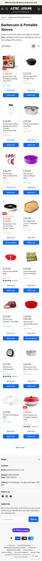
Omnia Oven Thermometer (8, 368)
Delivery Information (14, 550)
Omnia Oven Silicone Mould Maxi (29, 176)
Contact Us (32, 547)
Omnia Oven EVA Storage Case (30, 77)
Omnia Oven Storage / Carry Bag (10, 320)
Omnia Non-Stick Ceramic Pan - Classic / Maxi (9, 226)
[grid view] (33, 46)
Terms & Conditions (21, 552)
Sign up (33, 519)
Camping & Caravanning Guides (15, 547)
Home (3, 17)
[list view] (38, 46)
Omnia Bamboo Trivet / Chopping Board (30, 223)
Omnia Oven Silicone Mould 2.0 (30, 323)
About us (12, 545)
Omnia (5, 83)
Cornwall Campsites (24, 545)
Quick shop (11, 90)
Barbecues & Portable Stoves (20, 17)
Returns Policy (7, 552)
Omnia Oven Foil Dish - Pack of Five (30, 368)
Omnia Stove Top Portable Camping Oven (30, 417)
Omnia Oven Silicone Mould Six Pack (10, 176)
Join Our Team (35, 552)
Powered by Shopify (21, 557)
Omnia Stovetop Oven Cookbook (29, 272)
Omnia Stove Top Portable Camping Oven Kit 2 (10, 78)
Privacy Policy (28, 550)
